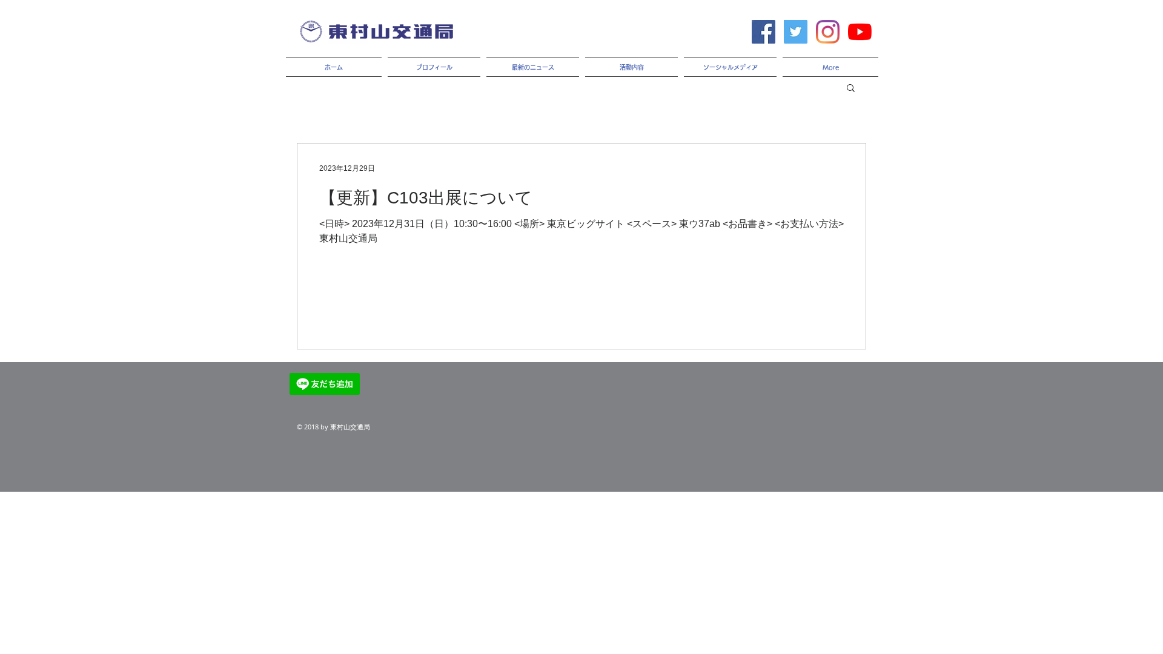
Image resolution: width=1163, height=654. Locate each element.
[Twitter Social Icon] (795, 32)
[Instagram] (828, 32)
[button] (851, 88)
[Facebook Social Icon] (763, 32)
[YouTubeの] (860, 32)
